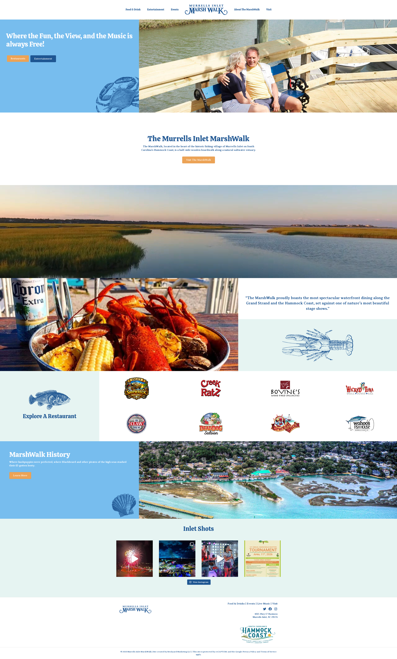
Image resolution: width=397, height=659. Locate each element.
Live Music (263, 603)
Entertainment (155, 9)
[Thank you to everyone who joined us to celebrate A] (134, 558)
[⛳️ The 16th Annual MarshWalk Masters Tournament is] (220, 558)
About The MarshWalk (247, 9)
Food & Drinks (236, 603)
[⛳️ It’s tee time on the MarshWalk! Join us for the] (262, 558)
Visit (269, 9)
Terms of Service (269, 652)
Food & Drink (133, 9)
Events (175, 9)
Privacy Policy (249, 652)
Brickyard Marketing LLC (179, 652)
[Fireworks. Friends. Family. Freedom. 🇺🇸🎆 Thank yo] (177, 558)
